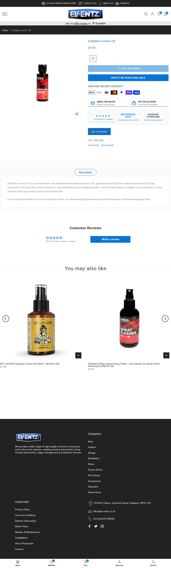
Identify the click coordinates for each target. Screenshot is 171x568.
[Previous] (6, 318)
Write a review (110, 239)
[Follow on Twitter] (95, 526)
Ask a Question (99, 131)
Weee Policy (21, 526)
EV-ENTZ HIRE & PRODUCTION (62, 3)
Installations (21, 537)
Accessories (94, 481)
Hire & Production (24, 543)
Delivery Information (25, 521)
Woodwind (93, 458)
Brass (91, 464)
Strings (91, 452)
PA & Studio (94, 475)
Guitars (92, 447)
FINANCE (124, 3)
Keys (90, 441)
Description (85, 172)
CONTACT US (90, 3)
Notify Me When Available (128, 77)
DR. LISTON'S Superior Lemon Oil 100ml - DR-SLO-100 (29, 363)
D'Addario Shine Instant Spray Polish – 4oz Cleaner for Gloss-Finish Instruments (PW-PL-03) (124, 364)
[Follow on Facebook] (89, 526)
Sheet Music (94, 492)
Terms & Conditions (25, 515)
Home (5, 30)
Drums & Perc (95, 469)
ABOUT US (108, 3)
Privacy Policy (22, 509)
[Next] (165, 318)
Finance (19, 549)
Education (93, 486)
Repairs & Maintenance (27, 532)
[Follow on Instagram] (102, 526)
